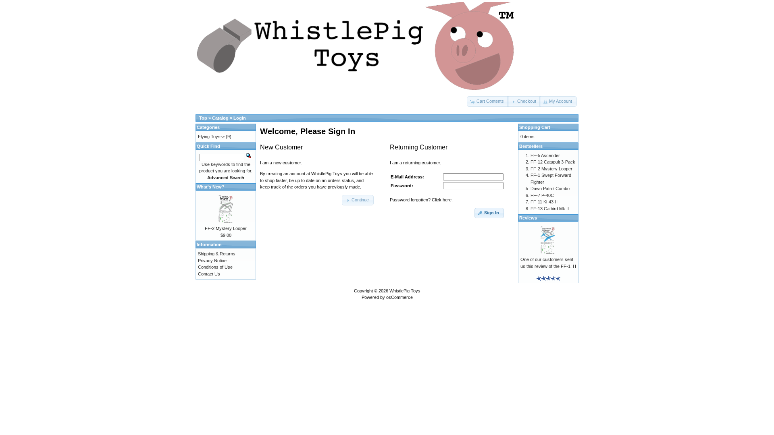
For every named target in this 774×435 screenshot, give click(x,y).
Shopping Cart (534, 127)
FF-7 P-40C (542, 195)
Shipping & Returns (216, 253)
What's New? (211, 186)
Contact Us (209, 273)
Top (203, 118)
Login (239, 118)
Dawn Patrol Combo (550, 188)
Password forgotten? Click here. (421, 199)
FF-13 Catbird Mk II (550, 208)
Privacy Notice (212, 260)
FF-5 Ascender (545, 155)
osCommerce (399, 297)
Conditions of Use (215, 267)
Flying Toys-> (211, 136)
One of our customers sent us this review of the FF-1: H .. (548, 266)
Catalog (220, 118)
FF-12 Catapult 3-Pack (553, 162)
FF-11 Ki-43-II (544, 201)
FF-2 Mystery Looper (226, 228)
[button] (488, 101)
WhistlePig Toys (404, 290)
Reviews (528, 217)
